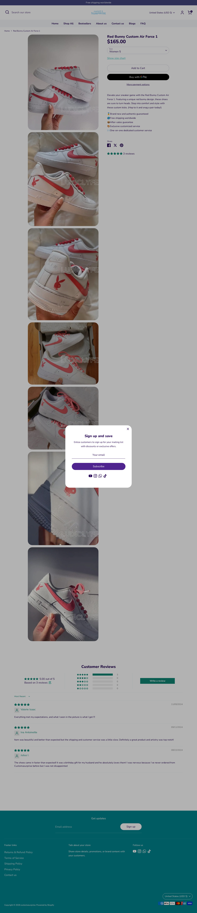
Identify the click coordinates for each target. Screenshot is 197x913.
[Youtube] (90, 476)
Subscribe (98, 466)
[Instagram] (95, 476)
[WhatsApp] (100, 476)
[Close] (128, 429)
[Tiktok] (105, 476)
